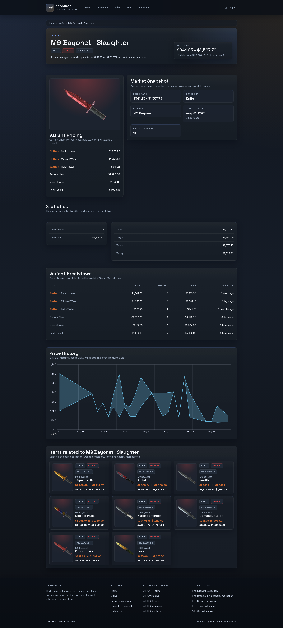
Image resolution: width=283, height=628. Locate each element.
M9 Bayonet (142, 113)
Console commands (122, 606)
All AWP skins (151, 595)
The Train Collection (203, 606)
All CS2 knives (151, 601)
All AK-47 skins (152, 590)
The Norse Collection (204, 601)
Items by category (121, 601)
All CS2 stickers (152, 611)
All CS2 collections (202, 611)
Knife (61, 23)
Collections (144, 7)
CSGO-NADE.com (56, 621)
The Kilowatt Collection (205, 590)
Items (129, 7)
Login (232, 7)
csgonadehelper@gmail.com (221, 621)
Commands (103, 7)
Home (88, 7)
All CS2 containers (153, 606)
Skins (118, 7)
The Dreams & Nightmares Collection (212, 595)
